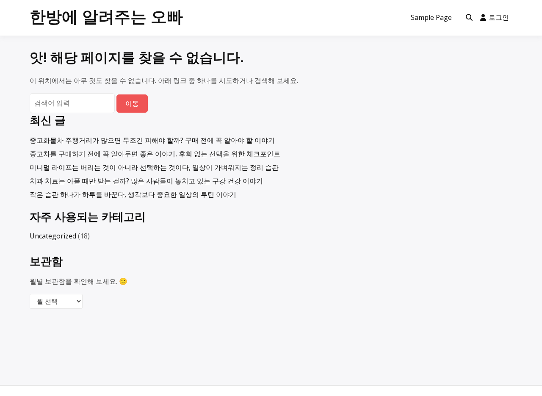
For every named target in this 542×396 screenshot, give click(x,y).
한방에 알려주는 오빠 (106, 16)
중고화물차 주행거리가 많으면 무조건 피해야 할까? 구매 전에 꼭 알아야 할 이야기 (152, 140)
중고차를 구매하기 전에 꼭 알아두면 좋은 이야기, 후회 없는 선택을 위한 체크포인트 (155, 153)
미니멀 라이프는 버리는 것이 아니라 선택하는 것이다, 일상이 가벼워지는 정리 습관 (154, 167)
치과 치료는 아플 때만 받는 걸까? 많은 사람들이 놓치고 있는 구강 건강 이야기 (146, 181)
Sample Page (431, 17)
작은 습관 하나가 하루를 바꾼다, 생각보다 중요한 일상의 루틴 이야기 (133, 194)
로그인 (499, 17)
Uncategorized (53, 236)
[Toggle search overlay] (469, 17)
